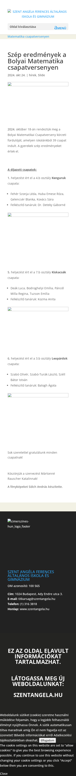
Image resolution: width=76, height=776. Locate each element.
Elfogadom (47, 740)
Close (4, 774)
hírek (32, 75)
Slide (41, 75)
